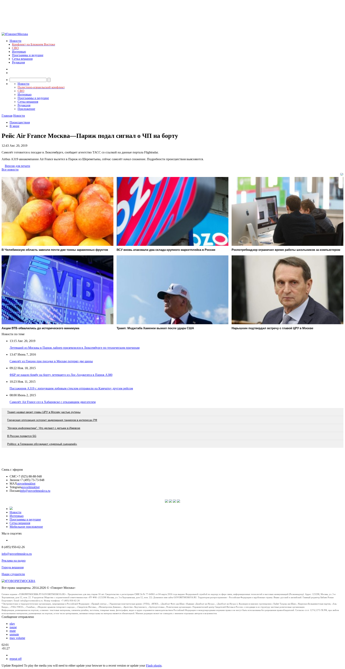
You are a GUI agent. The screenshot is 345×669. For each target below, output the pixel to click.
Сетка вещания (22, 58)
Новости (15, 40)
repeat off (16, 658)
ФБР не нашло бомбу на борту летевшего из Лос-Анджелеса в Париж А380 (61, 374)
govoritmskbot (26, 483)
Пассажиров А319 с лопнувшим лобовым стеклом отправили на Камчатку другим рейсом (71, 388)
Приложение (26, 109)
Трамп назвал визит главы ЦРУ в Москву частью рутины (43, 412)
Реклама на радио (14, 560)
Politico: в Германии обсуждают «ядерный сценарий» (42, 444)
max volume (17, 638)
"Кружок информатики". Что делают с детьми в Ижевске (43, 428)
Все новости (10, 169)
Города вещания (13, 567)
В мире (14, 126)
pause (13, 627)
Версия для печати (17, 166)
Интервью (19, 51)
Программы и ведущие (27, 55)
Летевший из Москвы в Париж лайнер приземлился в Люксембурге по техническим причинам (75, 347)
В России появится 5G (21, 436)
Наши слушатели (13, 574)
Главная (7, 115)
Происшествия (20, 122)
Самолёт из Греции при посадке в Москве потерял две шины (51, 361)
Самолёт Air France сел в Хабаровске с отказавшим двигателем (53, 402)
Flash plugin (154, 665)
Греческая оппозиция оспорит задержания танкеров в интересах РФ (52, 420)
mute (13, 630)
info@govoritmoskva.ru (35, 490)
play (12, 623)
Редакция (18, 62)
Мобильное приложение (26, 526)
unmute (14, 634)
